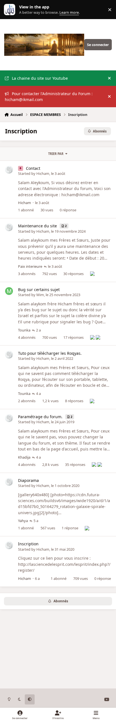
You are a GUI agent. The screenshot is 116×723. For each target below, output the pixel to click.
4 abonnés (26, 337)
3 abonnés (26, 273)
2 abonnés (26, 400)
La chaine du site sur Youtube (40, 78)
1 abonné (26, 209)
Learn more (11, 9)
